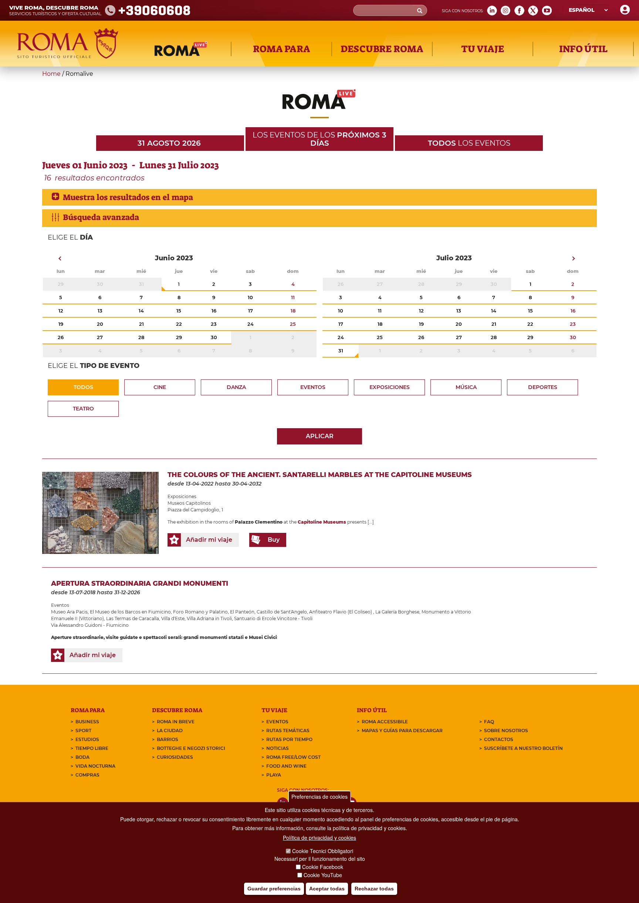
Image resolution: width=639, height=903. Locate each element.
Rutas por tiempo (289, 739)
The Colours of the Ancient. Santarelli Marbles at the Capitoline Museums (320, 475)
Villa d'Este (173, 618)
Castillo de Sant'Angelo (282, 612)
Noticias (277, 748)
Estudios (87, 739)
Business (87, 721)
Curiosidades (175, 757)
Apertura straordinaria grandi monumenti (139, 583)
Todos (83, 387)
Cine (159, 387)
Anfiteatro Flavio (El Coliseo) (341, 612)
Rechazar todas (374, 889)
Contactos (498, 739)
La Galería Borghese (397, 612)
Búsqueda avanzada (101, 217)
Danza (236, 387)
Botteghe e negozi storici (191, 748)
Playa (273, 775)
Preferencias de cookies (319, 796)
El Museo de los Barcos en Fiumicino (130, 612)
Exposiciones (389, 387)
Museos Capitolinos (189, 503)
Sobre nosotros (506, 730)
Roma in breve (176, 721)
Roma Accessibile (385, 721)
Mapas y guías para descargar (402, 730)
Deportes (542, 387)
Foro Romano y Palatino (200, 612)
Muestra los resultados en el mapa (128, 197)
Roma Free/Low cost (293, 757)
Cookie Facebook (322, 866)
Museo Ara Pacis (69, 612)
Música (466, 387)
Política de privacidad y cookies (319, 837)
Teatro (83, 408)
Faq (489, 721)
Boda (82, 757)
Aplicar (320, 436)
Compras (87, 775)
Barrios (167, 739)
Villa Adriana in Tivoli (209, 618)
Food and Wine (286, 766)
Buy (274, 539)
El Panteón (242, 612)
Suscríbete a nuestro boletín (523, 748)
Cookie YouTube (323, 875)
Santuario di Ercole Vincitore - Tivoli (273, 618)
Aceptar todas (327, 889)
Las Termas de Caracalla (132, 618)
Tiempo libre (91, 748)
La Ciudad (170, 730)
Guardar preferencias (274, 889)
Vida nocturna (95, 766)
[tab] (319, 197)
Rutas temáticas (288, 730)
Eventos (312, 387)
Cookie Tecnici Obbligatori (322, 851)
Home (51, 73)
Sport (83, 730)
